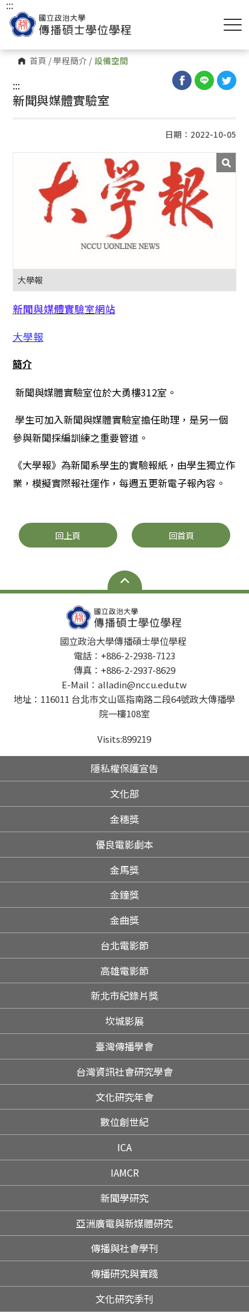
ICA (124, 1147)
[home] (70, 24)
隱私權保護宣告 (124, 768)
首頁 (38, 61)
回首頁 (181, 535)
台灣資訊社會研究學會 (124, 1071)
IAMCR (125, 1172)
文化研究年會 (124, 1097)
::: (16, 85)
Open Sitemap (125, 580)
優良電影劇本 (124, 844)
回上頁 (67, 535)
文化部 (124, 793)
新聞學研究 (124, 1198)
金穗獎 (124, 819)
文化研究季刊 (124, 1298)
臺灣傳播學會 (124, 1046)
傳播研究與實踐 (124, 1273)
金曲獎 (124, 920)
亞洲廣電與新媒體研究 (124, 1223)
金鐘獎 (124, 894)
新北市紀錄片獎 (124, 995)
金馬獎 (124, 869)
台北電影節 (124, 945)
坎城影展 (124, 1020)
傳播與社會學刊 (124, 1248)
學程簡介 (70, 61)
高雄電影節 (124, 970)
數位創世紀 (124, 1121)
